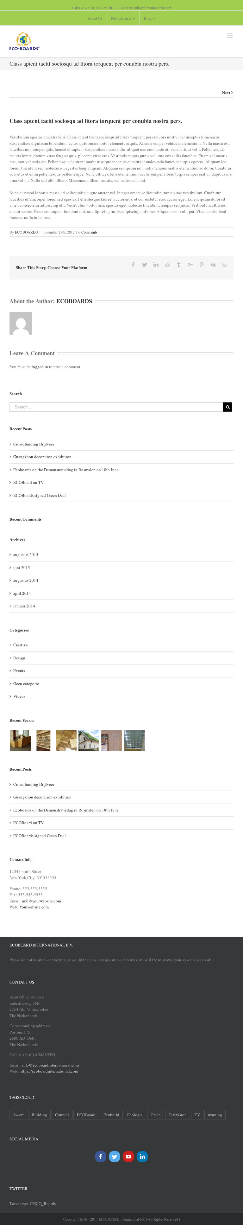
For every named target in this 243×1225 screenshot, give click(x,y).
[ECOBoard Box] (66, 740)
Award (18, 1115)
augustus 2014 (25, 580)
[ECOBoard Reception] (20, 740)
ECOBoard (86, 1115)
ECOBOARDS (26, 231)
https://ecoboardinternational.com (49, 1071)
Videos (19, 696)
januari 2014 (24, 606)
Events (19, 670)
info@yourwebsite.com (41, 901)
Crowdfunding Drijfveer (33, 444)
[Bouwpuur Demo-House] (89, 740)
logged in (40, 366)
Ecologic (135, 1115)
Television (178, 1115)
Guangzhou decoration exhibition (42, 456)
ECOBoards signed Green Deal (39, 495)
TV (197, 1115)
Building (39, 1115)
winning (215, 1115)
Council (62, 1115)
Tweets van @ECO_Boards (32, 1203)
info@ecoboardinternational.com (50, 1065)
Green (156, 1115)
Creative (20, 645)
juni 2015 (21, 567)
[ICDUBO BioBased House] (111, 740)
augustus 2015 (25, 554)
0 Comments (87, 231)
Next (226, 92)
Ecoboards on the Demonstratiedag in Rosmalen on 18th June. (66, 469)
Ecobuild (111, 1115)
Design (19, 658)
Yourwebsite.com (34, 907)
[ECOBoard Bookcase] (43, 740)
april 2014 (22, 593)
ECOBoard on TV (28, 482)
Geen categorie (26, 683)
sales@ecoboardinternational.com (146, 7)
